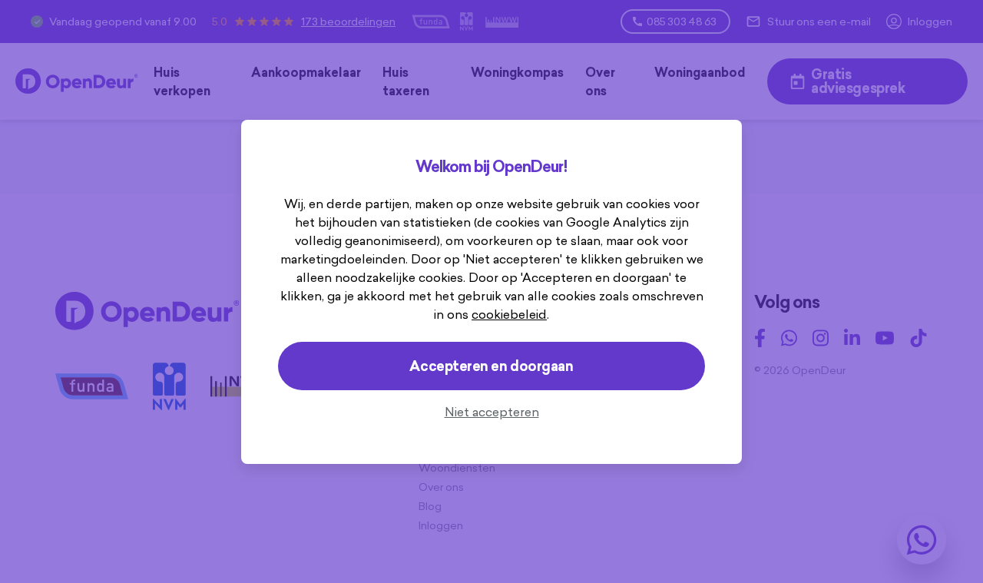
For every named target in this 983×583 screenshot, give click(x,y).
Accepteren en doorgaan (491, 366)
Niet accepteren (492, 411)
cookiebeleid (509, 314)
